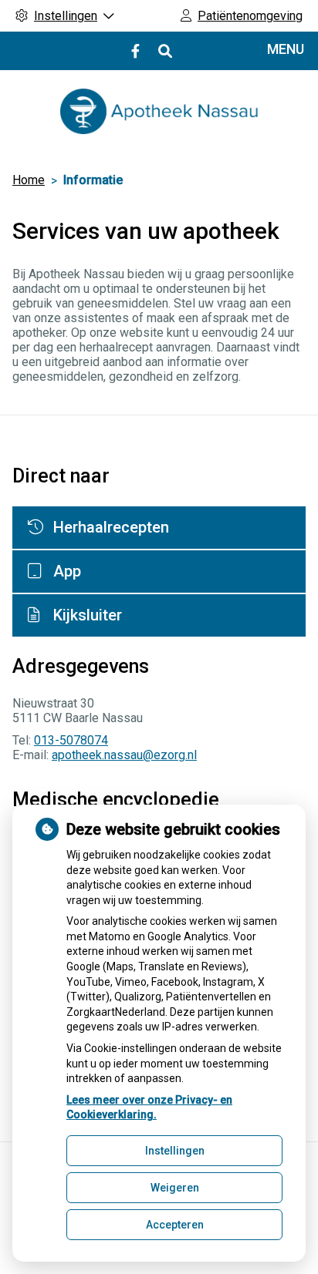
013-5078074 (71, 740)
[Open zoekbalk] (164, 51)
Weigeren (175, 1188)
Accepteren (175, 1225)
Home (28, 180)
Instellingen (175, 1151)
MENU (285, 49)
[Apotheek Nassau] (159, 112)
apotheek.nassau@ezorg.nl (124, 755)
